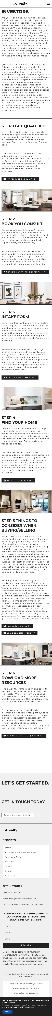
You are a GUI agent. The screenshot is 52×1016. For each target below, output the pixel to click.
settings (29, 1007)
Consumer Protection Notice (26, 988)
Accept (7, 1012)
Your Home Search (13, 857)
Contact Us (10, 876)
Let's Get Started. (25, 783)
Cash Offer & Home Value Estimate (20, 852)
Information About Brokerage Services (26, 983)
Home (8, 848)
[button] (48, 3)
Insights (8, 871)
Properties (10, 862)
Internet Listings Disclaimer (26, 993)
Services (9, 866)
